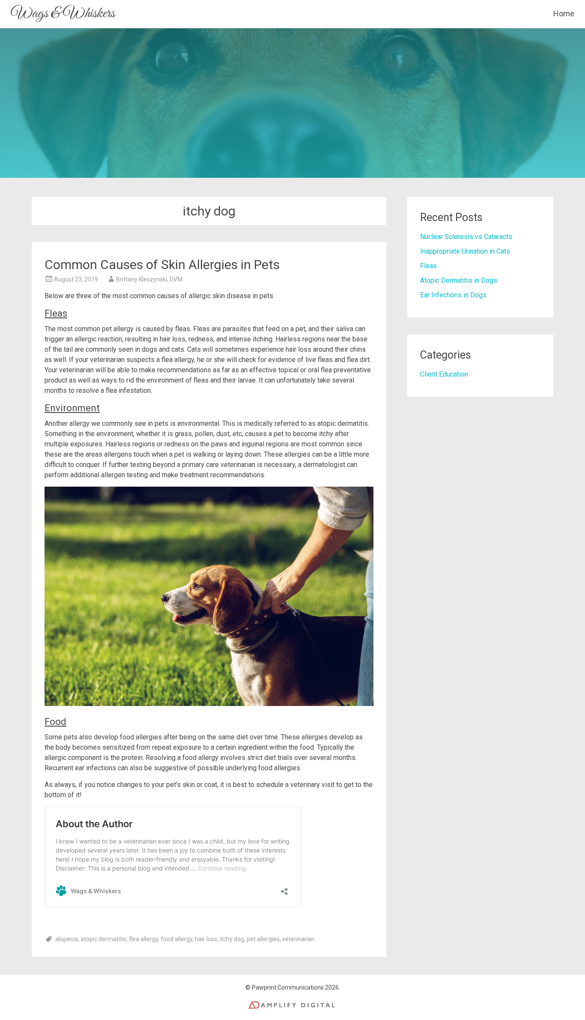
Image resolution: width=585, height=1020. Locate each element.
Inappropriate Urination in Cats (465, 251)
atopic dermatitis (103, 939)
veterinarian (298, 939)
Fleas (428, 266)
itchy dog (232, 939)
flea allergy (143, 939)
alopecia (66, 939)
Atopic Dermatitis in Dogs (458, 280)
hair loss (206, 939)
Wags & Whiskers (63, 13)
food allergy (176, 939)
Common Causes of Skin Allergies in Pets (162, 264)
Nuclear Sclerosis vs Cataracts (466, 237)
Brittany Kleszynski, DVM (149, 279)
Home (563, 13)
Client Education (444, 374)
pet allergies (263, 939)
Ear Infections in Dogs (453, 295)
